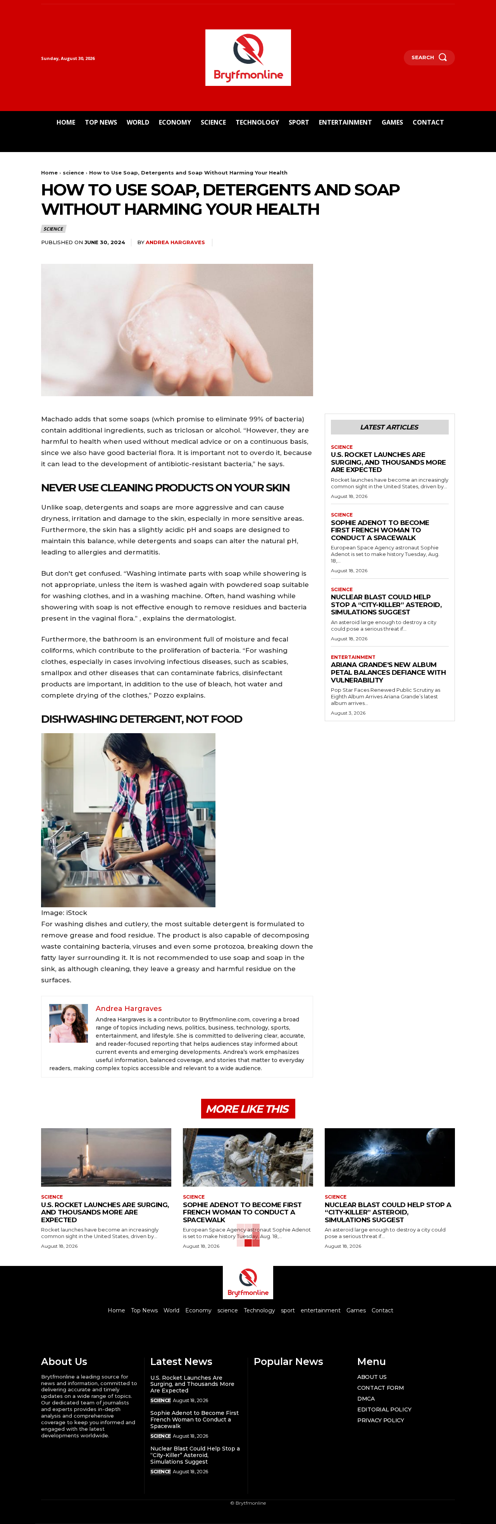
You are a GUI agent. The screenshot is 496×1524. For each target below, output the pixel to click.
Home (49, 172)
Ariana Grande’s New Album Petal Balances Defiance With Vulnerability (388, 672)
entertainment (353, 657)
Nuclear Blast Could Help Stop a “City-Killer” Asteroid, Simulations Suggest (386, 604)
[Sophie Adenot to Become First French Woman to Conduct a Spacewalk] (248, 1157)
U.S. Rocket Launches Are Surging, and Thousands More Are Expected (388, 462)
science (73, 172)
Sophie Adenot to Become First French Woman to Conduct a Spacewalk (380, 530)
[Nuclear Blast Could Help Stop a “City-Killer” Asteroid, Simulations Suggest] (390, 1157)
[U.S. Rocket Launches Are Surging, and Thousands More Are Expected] (106, 1157)
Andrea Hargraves (175, 242)
